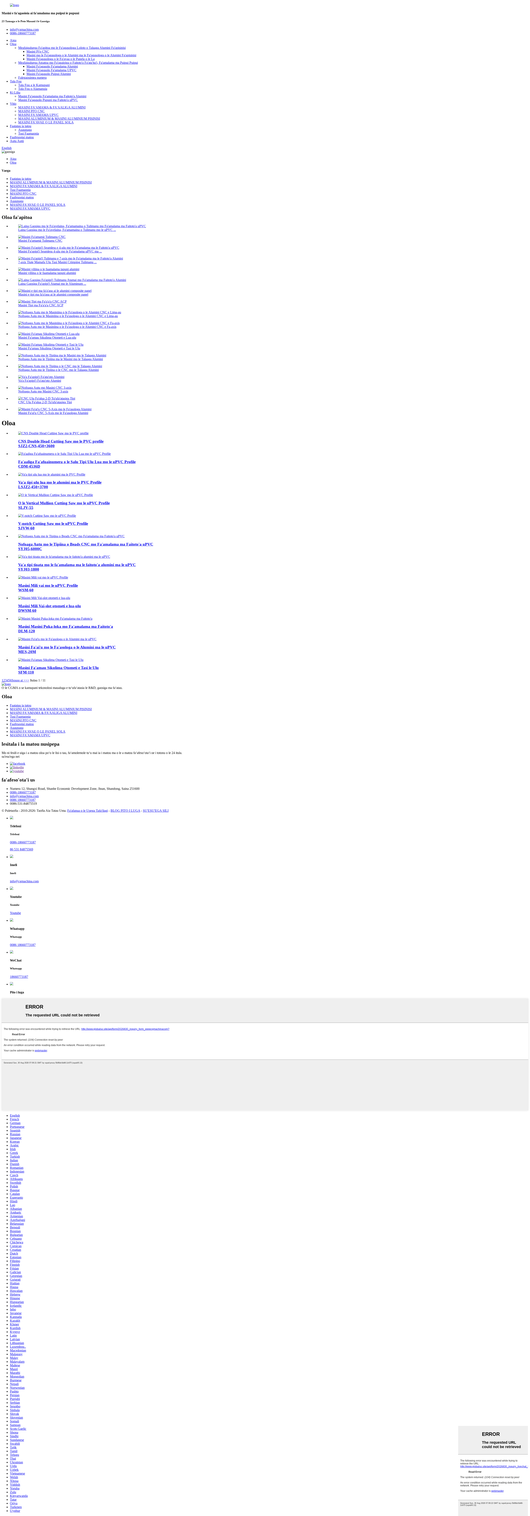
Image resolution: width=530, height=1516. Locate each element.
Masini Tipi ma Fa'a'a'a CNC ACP (40, 305)
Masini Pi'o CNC (37, 51)
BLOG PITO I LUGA (125, 810)
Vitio (13, 103)
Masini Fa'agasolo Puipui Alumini (48, 74)
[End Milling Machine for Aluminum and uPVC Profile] (57, 639)
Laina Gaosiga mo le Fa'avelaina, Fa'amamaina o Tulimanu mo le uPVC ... (67, 230)
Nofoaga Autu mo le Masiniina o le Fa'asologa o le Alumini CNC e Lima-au (68, 316)
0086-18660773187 (23, 792)
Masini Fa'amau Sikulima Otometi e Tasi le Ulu (49, 348)
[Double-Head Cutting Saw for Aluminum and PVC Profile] (51, 474)
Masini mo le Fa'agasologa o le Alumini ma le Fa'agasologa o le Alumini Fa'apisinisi (81, 55)
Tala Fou (16, 81)
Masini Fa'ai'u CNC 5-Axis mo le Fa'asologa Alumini (53, 413)
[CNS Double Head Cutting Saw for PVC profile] (53, 433)
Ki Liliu (15, 92)
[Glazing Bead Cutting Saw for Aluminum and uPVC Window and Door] (64, 556)
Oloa (13, 44)
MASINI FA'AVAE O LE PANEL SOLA (46, 122)
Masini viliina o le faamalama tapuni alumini (47, 273)
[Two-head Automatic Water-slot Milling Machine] (44, 598)
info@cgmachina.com (24, 796)
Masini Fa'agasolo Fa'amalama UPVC (51, 70)
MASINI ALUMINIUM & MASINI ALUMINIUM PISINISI (59, 118)
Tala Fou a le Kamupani (34, 85)
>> (27, 680)
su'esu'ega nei (10, 756)
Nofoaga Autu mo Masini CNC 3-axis (43, 391)
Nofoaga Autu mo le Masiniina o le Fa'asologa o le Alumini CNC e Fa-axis (67, 327)
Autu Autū (17, 141)
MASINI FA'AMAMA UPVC (38, 115)
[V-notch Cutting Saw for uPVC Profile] (47, 515)
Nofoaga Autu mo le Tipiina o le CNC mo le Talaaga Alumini (58, 370)
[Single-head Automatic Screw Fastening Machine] (50, 660)
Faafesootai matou (22, 137)
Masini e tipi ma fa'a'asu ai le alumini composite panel (53, 294)
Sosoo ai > (18, 680)
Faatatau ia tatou (20, 126)
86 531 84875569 (21, 849)
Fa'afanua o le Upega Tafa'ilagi (87, 810)
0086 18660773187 (23, 800)
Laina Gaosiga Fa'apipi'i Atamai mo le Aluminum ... (52, 283)
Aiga (13, 40)
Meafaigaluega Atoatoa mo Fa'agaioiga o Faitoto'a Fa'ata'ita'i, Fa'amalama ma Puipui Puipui (78, 62)
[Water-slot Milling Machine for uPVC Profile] (43, 577)
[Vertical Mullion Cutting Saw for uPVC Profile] (55, 495)
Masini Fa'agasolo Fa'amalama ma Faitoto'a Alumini (52, 96)
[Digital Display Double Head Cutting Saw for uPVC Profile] (64, 453)
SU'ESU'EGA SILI (156, 810)
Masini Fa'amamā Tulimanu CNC (40, 240)
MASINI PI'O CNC (31, 111)
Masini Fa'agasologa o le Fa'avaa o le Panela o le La (60, 59)
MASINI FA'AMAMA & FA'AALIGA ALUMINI (52, 107)
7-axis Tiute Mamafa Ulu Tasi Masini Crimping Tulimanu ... (57, 262)
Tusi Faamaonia (28, 133)
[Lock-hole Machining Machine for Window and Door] (55, 618)
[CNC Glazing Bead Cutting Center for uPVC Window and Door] (71, 536)
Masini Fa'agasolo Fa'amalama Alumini (52, 66)
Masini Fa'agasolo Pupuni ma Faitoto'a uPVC (48, 100)
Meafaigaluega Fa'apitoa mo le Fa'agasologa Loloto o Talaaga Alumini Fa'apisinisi (72, 48)
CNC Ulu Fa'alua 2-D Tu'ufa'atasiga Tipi (45, 402)
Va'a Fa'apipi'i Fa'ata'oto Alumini (39, 380)
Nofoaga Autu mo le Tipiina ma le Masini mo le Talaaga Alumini (60, 359)
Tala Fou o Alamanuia (32, 89)
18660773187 (19, 976)
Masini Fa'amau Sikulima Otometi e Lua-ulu (47, 337)
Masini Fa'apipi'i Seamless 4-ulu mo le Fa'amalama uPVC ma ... (60, 251)
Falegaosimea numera (32, 77)
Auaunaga (25, 130)
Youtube (15, 913)
